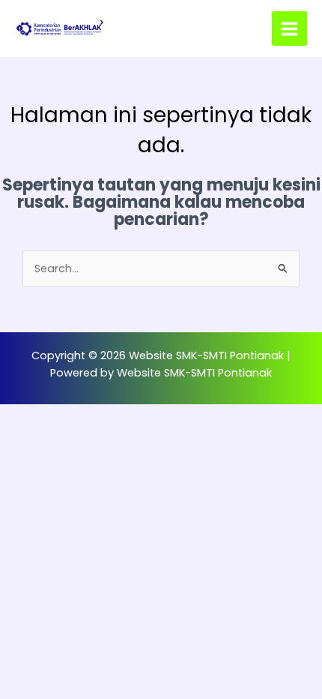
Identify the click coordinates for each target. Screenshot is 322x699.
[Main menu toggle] (289, 28)
